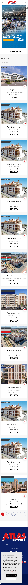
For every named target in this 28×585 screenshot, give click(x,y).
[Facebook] (12, 552)
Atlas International (12, 2)
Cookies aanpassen (11, 579)
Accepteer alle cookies (11, 575)
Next (25, 76)
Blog (22, 555)
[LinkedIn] (16, 552)
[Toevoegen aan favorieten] (24, 86)
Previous (2, 76)
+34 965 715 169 (15, 548)
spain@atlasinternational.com (15, 544)
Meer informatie (12, 571)
